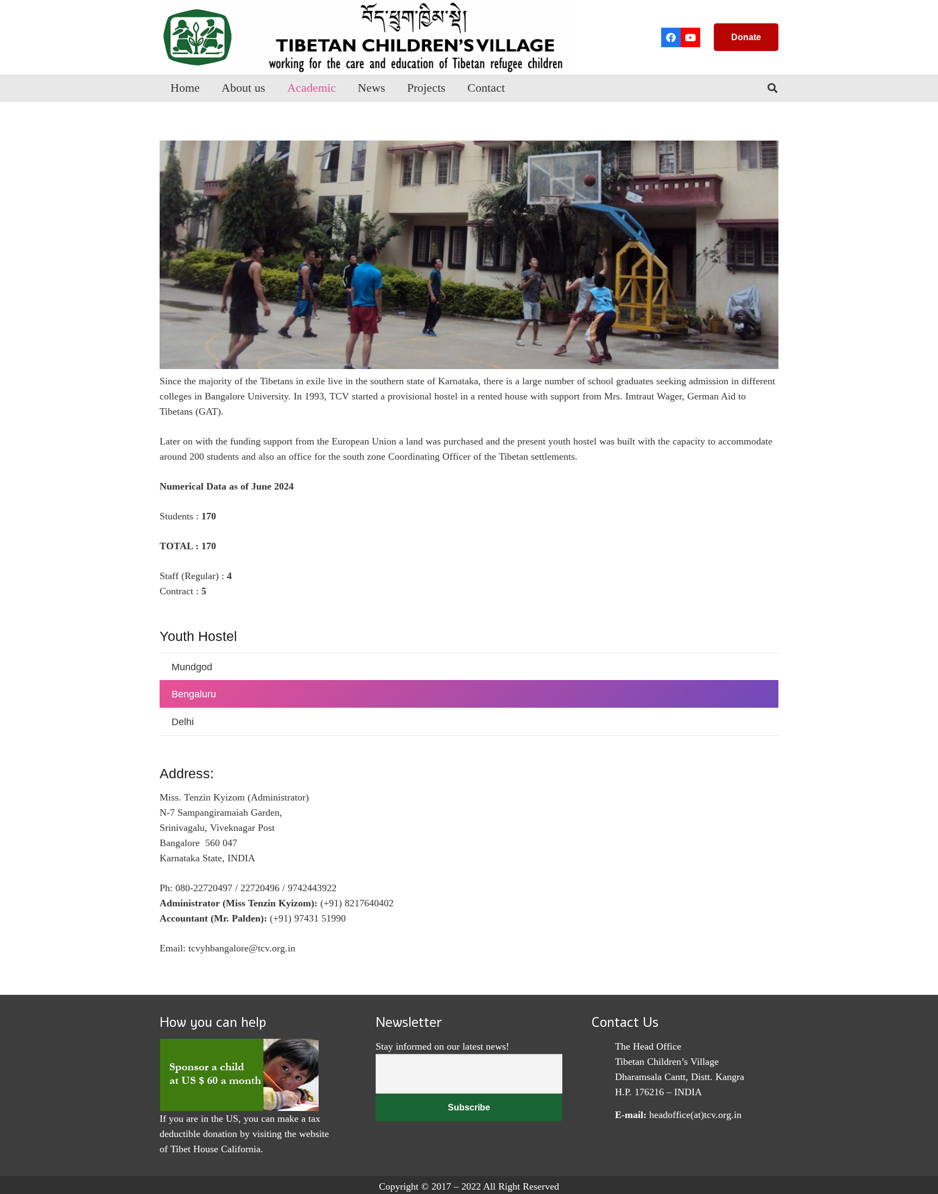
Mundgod (192, 667)
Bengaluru (194, 694)
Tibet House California (215, 1149)
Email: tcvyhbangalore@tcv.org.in (227, 948)
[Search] (772, 87)
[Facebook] (671, 37)
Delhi (183, 721)
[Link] (369, 37)
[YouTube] (690, 37)
